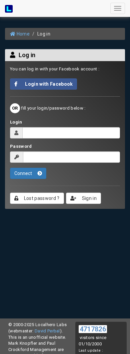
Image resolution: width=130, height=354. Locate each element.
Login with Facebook (47, 84)
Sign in (89, 198)
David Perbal (47, 330)
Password (21, 146)
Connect (23, 173)
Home (22, 34)
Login (16, 122)
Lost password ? (41, 198)
